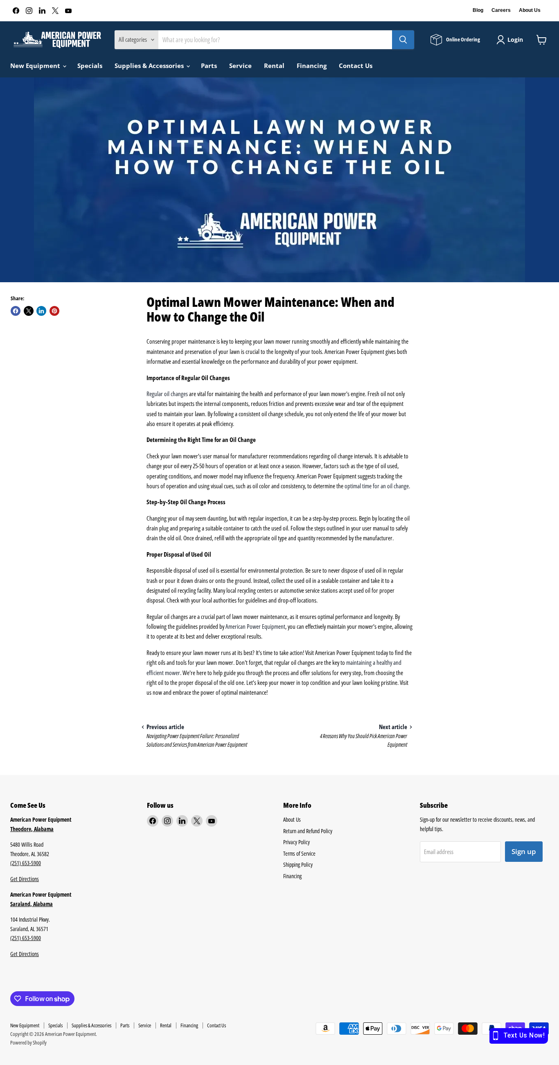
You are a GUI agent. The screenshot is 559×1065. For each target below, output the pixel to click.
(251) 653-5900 (25, 863)
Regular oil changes (167, 394)
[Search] (403, 39)
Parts (209, 65)
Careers (501, 10)
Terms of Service (299, 853)
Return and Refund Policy (307, 831)
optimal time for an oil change (377, 486)
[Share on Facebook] (15, 311)
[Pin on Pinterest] (54, 311)
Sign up (524, 851)
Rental (274, 65)
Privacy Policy (296, 842)
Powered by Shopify (28, 1042)
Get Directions (24, 879)
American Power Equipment (255, 626)
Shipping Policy (298, 864)
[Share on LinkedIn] (41, 311)
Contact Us (355, 65)
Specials (89, 65)
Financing (312, 65)
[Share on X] (29, 311)
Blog (478, 10)
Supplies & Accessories (150, 65)
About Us (530, 10)
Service (240, 65)
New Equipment (36, 65)
